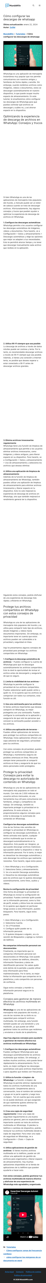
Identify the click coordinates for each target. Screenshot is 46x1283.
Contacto (20, 1272)
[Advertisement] (23, 150)
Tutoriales (20, 34)
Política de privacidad (23, 1275)
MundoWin (8, 34)
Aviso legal (9, 1272)
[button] (33, 5)
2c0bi (12, 27)
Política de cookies (33, 1272)
